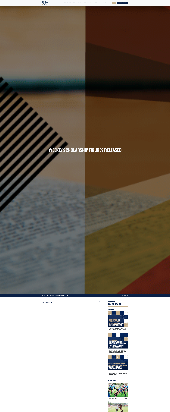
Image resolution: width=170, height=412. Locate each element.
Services (72, 3)
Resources (79, 3)
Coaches (104, 3)
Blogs (92, 3)
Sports (86, 3)
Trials (97, 3)
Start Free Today (122, 3)
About (66, 3)
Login (114, 3)
